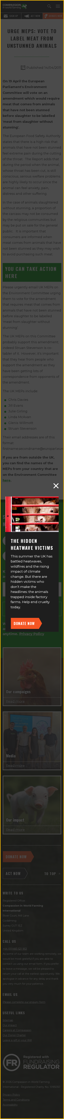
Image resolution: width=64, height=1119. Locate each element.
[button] (56, 485)
